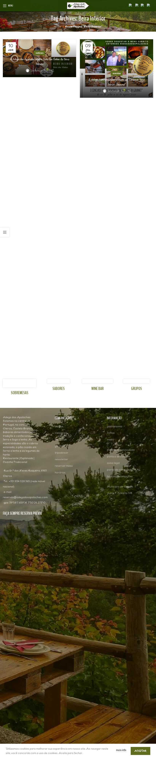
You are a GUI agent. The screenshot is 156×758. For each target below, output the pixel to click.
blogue (59, 426)
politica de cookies (118, 456)
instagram (61, 433)
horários (60, 472)
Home (57, 26)
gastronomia (114, 426)
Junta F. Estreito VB (119, 493)
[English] (132, 5)
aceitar (140, 750)
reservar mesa (64, 465)
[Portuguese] (144, 5)
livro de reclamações (120, 476)
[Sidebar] (5, 232)
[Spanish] (150, 5)
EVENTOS (117, 73)
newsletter (61, 459)
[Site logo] (78, 5)
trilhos (110, 433)
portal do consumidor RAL (123, 469)
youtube (60, 446)
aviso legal (113, 463)
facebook (61, 439)
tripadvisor (61, 452)
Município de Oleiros (120, 486)
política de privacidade (121, 449)
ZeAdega (36, 70)
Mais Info (121, 750)
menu (110, 439)
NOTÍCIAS (39, 52)
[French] (138, 5)
